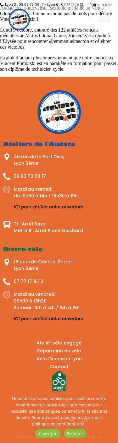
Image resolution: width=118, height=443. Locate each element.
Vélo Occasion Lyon (59, 359)
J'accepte (48, 433)
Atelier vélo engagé (59, 343)
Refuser (75, 433)
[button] (104, 17)
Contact (59, 366)
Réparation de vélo (59, 351)
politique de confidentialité (58, 423)
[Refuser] (110, 417)
